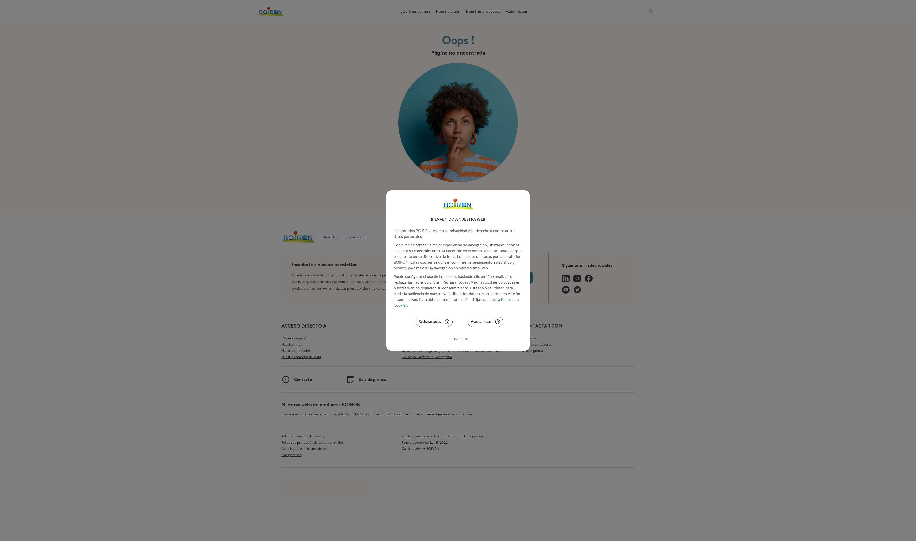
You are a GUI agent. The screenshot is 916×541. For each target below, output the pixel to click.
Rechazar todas (430, 321)
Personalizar (459, 339)
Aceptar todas (481, 321)
